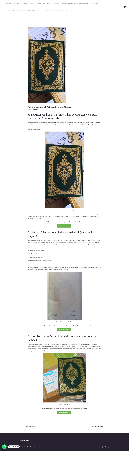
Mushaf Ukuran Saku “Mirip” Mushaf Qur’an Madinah (45, 3)
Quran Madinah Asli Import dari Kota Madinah (55, 10)
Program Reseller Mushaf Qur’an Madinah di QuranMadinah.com (23, 10)
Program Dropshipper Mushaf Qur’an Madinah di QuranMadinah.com (80, 3)
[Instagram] (102, 447)
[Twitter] (108, 447)
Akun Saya (8, 3)
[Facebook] (105, 447)
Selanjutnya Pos (97, 426)
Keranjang (25, 3)
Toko (71, 10)
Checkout (17, 3)
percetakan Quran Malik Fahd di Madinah (89, 122)
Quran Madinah (52, 122)
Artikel (29, 109)
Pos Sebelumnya (31, 426)
